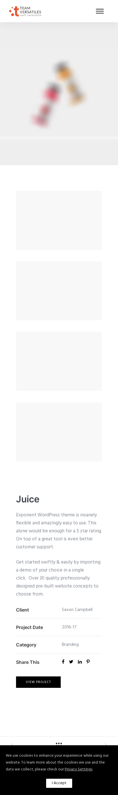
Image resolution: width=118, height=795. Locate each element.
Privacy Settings (78, 769)
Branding (70, 644)
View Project (38, 682)
